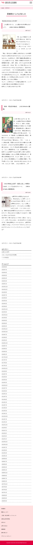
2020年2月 (4, 326)
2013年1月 (4, 413)
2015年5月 (4, 391)
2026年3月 (4, 281)
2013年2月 (4, 410)
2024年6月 (4, 298)
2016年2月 (4, 382)
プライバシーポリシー (6, 536)
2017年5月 (4, 362)
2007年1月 (4, 492)
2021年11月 (4, 314)
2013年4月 (4, 407)
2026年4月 (4, 278)
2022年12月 (5, 309)
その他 (5, 257)
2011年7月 (4, 430)
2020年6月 (4, 323)
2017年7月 (4, 360)
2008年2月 (4, 481)
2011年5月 (4, 433)
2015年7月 (4, 388)
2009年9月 (4, 458)
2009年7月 (4, 461)
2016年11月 (4, 368)
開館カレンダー (4, 512)
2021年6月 (4, 317)
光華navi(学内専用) (5, 519)
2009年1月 (4, 470)
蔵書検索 (3, 529)
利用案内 (3, 508)
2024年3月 (4, 303)
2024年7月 (4, 295)
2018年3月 (4, 351)
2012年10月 (5, 416)
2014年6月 (4, 399)
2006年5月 (4, 501)
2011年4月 (4, 436)
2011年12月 (4, 424)
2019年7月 (4, 334)
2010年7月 (4, 447)
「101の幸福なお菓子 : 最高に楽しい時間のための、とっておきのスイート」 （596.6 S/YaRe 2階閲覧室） (16, 186)
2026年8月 (4, 267)
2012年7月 (4, 419)
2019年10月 (5, 331)
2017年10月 (5, 357)
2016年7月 (4, 374)
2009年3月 (4, 467)
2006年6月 (4, 498)
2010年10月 (5, 444)
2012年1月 (4, 422)
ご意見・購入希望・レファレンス (8, 515)
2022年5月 (4, 312)
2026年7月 (4, 269)
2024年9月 (4, 292)
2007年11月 (4, 484)
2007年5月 (4, 489)
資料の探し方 (4, 532)
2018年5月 (4, 348)
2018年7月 (4, 345)
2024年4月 (4, 300)
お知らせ (4, 252)
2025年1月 (4, 283)
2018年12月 (5, 343)
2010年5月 (4, 450)
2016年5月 (4, 376)
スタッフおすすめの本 (15, 100)
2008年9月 (4, 475)
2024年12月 (5, 286)
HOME (2, 8)
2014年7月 (4, 396)
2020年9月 (4, 320)
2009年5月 (4, 464)
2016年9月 (4, 371)
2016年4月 (4, 379)
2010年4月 (4, 453)
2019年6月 (4, 337)
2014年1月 (4, 402)
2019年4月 (4, 340)
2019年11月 (4, 329)
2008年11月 (4, 472)
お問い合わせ (4, 525)
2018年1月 (4, 354)
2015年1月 (4, 393)
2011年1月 (4, 439)
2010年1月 (4, 455)
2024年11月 (4, 289)
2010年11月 (4, 441)
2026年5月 (4, 275)
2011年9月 (4, 427)
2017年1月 (4, 365)
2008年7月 (4, 478)
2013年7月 (4, 405)
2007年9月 (4, 486)
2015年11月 (4, 385)
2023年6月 (4, 306)
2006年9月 (4, 495)
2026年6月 (4, 272)
